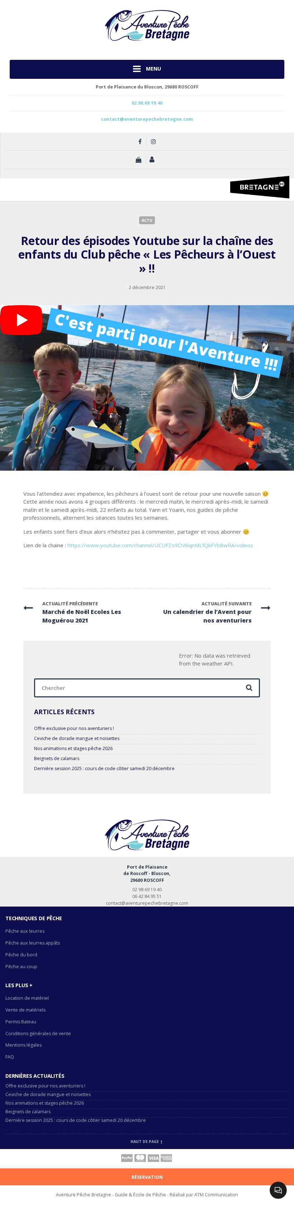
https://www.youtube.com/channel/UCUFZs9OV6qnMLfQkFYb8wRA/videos (160, 545)
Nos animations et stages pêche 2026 (73, 748)
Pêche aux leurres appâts (33, 943)
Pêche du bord (21, 955)
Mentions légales (23, 1045)
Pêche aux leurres (24, 931)
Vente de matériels (25, 1010)
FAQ (9, 1057)
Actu (147, 220)
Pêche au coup (21, 967)
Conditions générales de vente (38, 1033)
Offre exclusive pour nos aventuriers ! (74, 728)
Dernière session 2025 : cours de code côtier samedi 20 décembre (104, 768)
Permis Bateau (20, 1022)
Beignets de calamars (56, 758)
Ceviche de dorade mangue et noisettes (76, 738)
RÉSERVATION (147, 1177)
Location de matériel (27, 998)
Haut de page (145, 1141)
